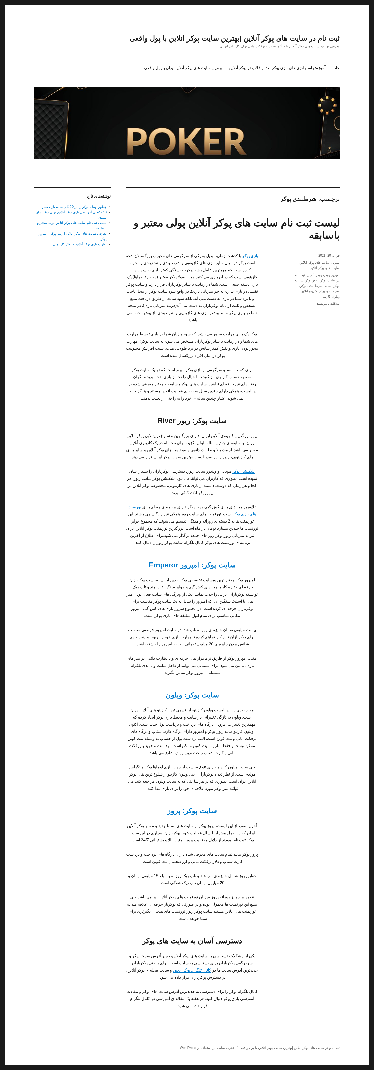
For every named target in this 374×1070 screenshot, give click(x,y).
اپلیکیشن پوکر (243, 471)
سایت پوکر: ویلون (192, 695)
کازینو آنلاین (308, 291)
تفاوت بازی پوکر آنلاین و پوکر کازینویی (80, 244)
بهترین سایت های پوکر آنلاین (319, 262)
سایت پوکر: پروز (192, 811)
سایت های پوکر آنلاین (324, 268)
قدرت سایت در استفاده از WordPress (207, 1048)
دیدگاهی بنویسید (328, 303)
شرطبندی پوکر (329, 291)
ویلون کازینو (331, 296)
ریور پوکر (311, 280)
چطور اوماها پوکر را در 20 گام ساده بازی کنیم (74, 207)
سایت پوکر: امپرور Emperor (192, 565)
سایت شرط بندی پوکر (316, 286)
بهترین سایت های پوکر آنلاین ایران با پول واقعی (183, 68)
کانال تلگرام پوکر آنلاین (192, 970)
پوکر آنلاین (314, 275)
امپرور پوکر (332, 275)
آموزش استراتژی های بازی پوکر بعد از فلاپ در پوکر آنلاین (277, 68)
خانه (336, 68)
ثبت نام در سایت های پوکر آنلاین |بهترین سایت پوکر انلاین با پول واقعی (235, 38)
